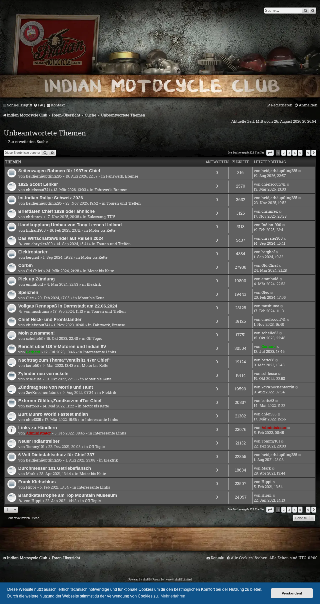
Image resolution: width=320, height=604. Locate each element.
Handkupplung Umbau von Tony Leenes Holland (70, 224)
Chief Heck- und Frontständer (50, 319)
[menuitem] (39, 105)
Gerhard (33, 351)
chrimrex (34, 216)
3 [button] (289, 152)
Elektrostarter (33, 251)
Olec (30, 297)
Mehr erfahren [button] (172, 596)
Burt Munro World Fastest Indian (53, 414)
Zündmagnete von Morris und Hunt (55, 387)
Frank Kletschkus (37, 481)
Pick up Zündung (36, 278)
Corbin (25, 265)
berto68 (32, 365)
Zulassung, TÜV (101, 216)
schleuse (34, 378)
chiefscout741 (38, 189)
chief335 (33, 419)
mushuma (40, 311)
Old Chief (34, 270)
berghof (32, 257)
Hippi (31, 487)
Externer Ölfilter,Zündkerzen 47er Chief (60, 400)
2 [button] (283, 152)
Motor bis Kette (102, 230)
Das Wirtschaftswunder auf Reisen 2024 (61, 238)
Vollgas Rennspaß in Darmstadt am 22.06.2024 (67, 306)
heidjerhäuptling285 (44, 176)
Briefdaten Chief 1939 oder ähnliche (56, 211)
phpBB (146, 579)
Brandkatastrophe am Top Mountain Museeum (67, 495)
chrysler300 (42, 243)
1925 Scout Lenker (38, 184)
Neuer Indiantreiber (39, 441)
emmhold (34, 284)
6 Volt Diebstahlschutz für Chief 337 (56, 454)
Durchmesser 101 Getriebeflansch (54, 468)
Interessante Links (99, 351)
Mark (31, 473)
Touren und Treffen (123, 203)
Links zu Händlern (37, 427)
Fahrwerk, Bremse (122, 176)
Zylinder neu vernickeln (43, 373)
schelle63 (34, 338)
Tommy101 (35, 446)
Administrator (38, 432)
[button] (270, 153)
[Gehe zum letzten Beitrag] (300, 170)
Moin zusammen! (36, 333)
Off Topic (94, 338)
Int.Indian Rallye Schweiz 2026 (50, 197)
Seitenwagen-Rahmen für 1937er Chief (59, 170)
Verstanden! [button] (292, 593)
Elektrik (94, 284)
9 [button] (308, 152)
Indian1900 (36, 230)
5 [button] (300, 152)
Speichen (28, 292)
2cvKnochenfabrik (42, 392)
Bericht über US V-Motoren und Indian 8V (62, 346)
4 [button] (295, 152)
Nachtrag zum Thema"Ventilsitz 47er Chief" (64, 360)
